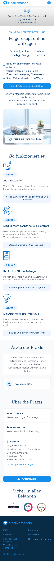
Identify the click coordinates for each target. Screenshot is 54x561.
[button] (27, 384)
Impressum (33, 530)
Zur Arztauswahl (27, 478)
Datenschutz (34, 534)
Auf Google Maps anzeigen (20, 464)
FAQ (5, 530)
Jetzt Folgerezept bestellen (27, 86)
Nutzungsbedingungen (39, 539)
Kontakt (7, 534)
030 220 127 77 (10, 545)
